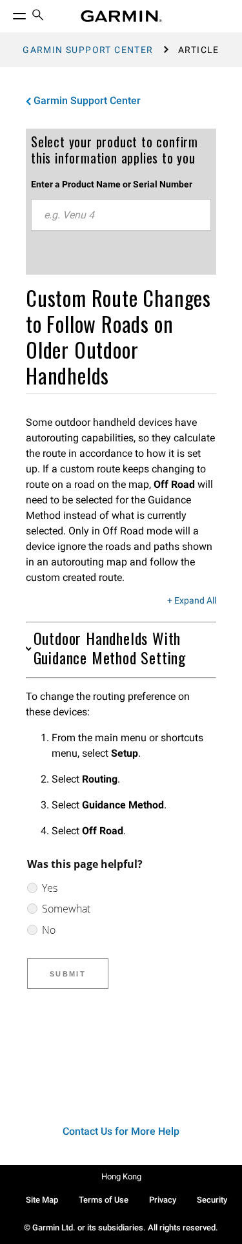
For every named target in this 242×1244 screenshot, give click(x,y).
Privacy (162, 1200)
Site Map (42, 1200)
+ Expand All (191, 601)
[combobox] (121, 215)
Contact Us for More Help (121, 1131)
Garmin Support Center (88, 50)
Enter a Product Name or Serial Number (111, 184)
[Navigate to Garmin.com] (121, 16)
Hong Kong (121, 1176)
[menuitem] (38, 16)
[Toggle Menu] (7, 13)
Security (212, 1200)
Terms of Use (103, 1200)
